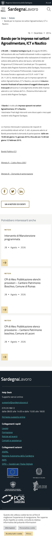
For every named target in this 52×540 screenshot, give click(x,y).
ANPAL (5, 451)
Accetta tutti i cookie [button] (14, 533)
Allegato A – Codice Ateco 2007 (13, 162)
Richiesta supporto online (13, 417)
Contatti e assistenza (11, 440)
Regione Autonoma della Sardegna (19, 2)
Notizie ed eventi (9, 436)
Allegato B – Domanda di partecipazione (17, 173)
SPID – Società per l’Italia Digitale (17, 464)
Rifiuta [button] (28, 533)
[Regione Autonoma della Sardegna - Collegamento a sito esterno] (13, 485)
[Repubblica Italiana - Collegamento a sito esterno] (39, 472)
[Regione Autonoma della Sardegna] (3, 2)
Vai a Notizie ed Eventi (15, 204)
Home (3, 17)
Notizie (12, 17)
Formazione (7, 432)
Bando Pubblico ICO (9, 151)
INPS (4, 460)
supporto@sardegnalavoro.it (15, 402)
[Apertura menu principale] (4, 8)
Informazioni (10, 527)
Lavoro (23, 9)
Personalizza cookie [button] (27, 527)
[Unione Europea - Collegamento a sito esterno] (13, 472)
